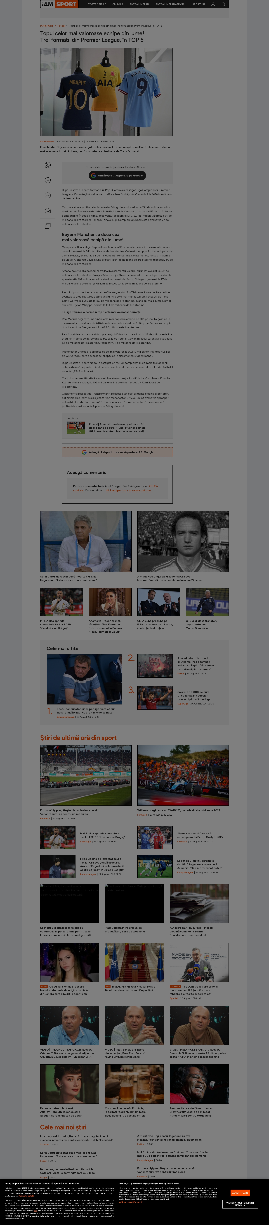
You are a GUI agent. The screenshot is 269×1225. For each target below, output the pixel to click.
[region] (134, 1202)
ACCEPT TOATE (240, 1193)
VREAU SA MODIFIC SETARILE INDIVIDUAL (240, 1204)
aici (35, 1210)
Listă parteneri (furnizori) (130, 1202)
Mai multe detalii (26, 1196)
